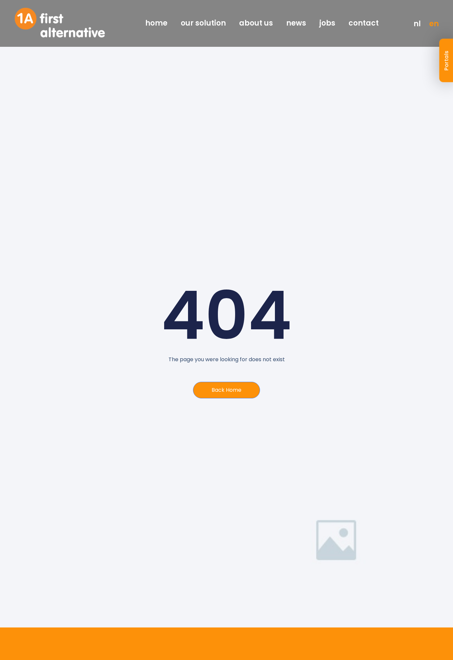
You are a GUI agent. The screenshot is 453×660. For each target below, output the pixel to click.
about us (256, 23)
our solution (203, 23)
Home (156, 23)
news (296, 23)
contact (364, 23)
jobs (327, 23)
